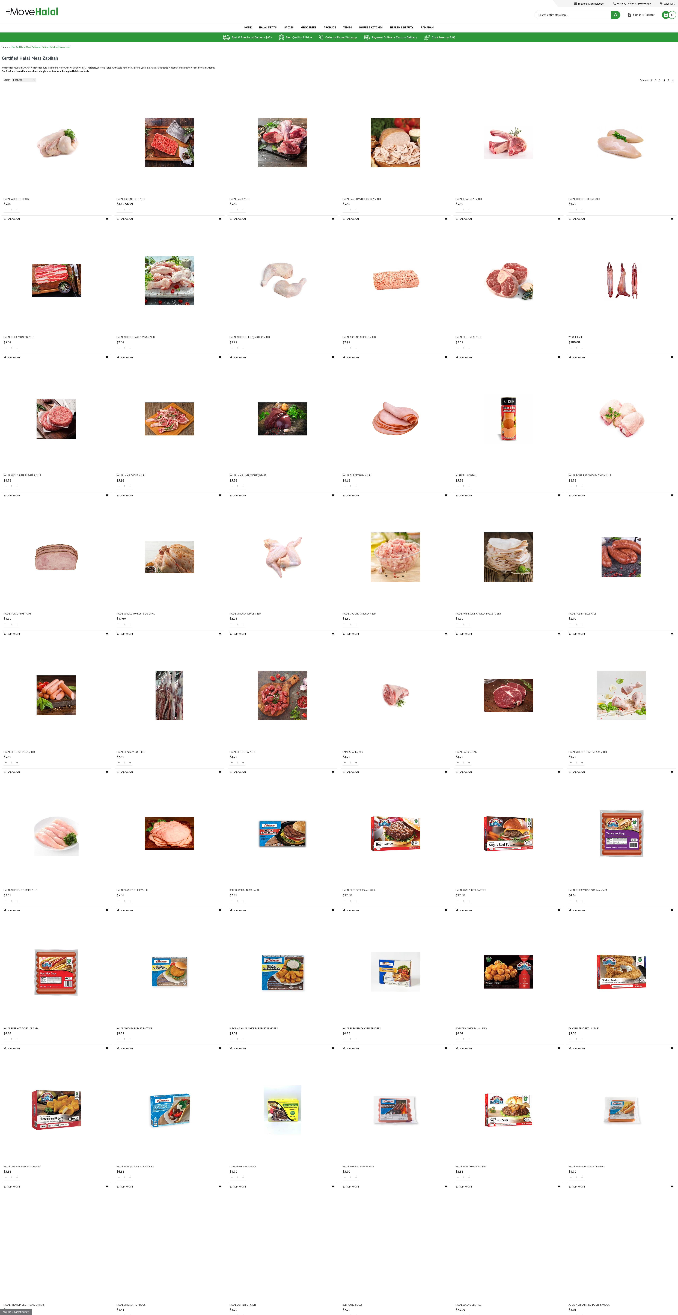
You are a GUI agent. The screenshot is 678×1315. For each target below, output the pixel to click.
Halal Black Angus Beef (131, 751)
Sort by (7, 79)
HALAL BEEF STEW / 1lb (242, 751)
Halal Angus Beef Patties (471, 890)
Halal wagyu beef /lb (468, 1304)
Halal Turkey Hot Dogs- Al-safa (588, 890)
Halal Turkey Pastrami (17, 613)
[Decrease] (6, 209)
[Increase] (17, 209)
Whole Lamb (576, 337)
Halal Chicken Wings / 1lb (245, 613)
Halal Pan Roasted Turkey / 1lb (362, 199)
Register (650, 15)
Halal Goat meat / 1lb (469, 199)
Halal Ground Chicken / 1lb (359, 337)
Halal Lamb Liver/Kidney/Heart (248, 475)
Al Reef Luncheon (466, 475)
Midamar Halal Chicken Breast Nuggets (254, 1028)
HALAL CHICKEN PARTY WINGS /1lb (136, 337)
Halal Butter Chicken (243, 1304)
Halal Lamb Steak (466, 751)
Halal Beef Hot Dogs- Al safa (21, 1028)
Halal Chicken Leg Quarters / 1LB (250, 337)
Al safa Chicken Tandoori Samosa (589, 1304)
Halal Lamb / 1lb (239, 199)
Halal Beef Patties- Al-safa (359, 890)
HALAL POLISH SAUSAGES (582, 613)
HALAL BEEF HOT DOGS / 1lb (19, 751)
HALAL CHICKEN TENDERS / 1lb (20, 890)
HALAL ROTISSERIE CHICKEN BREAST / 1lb (478, 613)
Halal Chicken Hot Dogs (131, 1304)
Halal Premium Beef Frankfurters (24, 1304)
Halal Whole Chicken (16, 199)
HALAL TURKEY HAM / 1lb (357, 475)
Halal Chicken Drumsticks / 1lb (588, 751)
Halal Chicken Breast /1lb (584, 199)
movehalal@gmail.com (591, 4)
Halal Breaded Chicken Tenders (362, 1028)
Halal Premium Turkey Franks (587, 1166)
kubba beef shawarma (243, 1166)
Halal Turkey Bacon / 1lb (19, 337)
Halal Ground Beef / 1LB (131, 199)
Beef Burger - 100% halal (245, 890)
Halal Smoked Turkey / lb (132, 890)
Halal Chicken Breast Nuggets (22, 1166)
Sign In (637, 15)
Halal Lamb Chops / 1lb (131, 475)
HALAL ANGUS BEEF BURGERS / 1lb (22, 475)
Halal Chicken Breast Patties (134, 1028)
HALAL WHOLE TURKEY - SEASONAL (136, 613)
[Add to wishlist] (107, 218)
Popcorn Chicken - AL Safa (471, 1028)
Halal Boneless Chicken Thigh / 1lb (590, 475)
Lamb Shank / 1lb (353, 751)
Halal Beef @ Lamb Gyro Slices (135, 1166)
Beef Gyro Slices (352, 1304)
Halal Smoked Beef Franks (358, 1166)
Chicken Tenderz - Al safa (584, 1028)
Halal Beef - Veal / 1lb (468, 337)
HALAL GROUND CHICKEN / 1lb (359, 613)
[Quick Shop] (56, 142)
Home (5, 47)
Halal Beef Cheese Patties (471, 1166)
